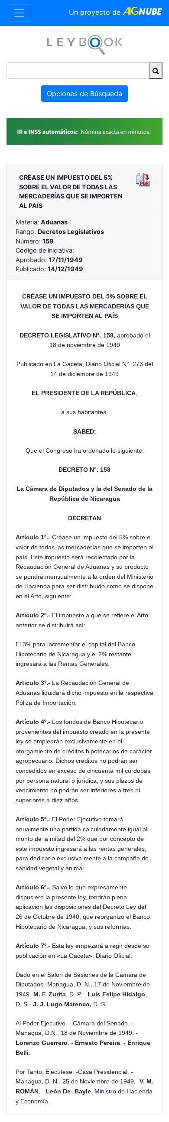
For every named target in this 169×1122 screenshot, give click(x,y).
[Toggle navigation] (19, 13)
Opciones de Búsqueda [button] (84, 93)
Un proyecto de (96, 12)
